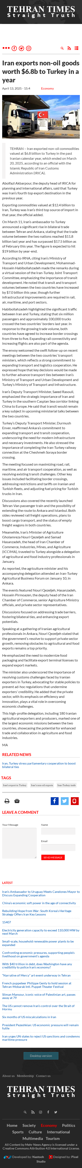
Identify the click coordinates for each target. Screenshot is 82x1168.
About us (8, 1076)
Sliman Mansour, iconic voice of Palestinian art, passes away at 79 (38, 996)
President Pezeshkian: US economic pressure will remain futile (40, 1026)
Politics (68, 1125)
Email (44, 841)
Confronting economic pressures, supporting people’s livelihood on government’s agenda (38, 954)
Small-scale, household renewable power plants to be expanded (38, 942)
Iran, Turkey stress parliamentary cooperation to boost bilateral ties (39, 764)
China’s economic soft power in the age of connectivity (39, 903)
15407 (6, 922)
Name (44, 824)
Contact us (43, 1076)
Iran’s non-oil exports (42, 785)
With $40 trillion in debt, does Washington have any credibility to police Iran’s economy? (37, 965)
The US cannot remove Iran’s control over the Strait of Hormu (38, 1007)
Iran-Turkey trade (67, 785)
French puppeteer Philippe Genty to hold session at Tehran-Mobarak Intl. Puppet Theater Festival (36, 984)
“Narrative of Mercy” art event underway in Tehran (36, 975)
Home (12, 1125)
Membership (25, 1076)
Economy (47, 88)
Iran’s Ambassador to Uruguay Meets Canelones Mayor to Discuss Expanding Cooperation (41, 893)
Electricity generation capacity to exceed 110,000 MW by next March (40, 931)
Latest (7, 883)
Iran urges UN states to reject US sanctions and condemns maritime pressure (41, 1037)
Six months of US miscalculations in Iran (29, 1017)
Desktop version (41, 1056)
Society (29, 1125)
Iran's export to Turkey (14, 785)
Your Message (10, 824)
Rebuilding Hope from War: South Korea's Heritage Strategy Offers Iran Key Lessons (36, 912)
